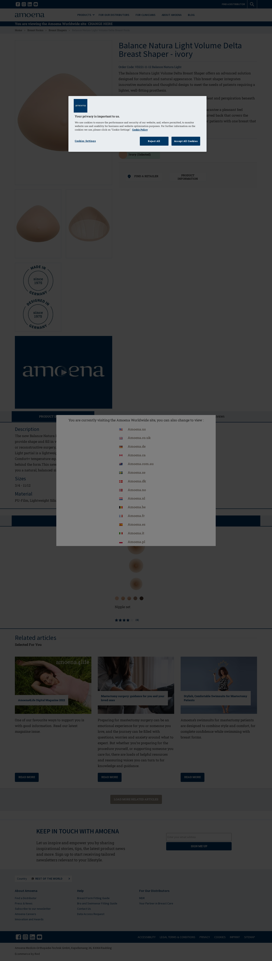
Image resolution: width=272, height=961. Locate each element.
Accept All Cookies (186, 141)
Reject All (154, 141)
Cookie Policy (140, 129)
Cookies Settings (85, 140)
